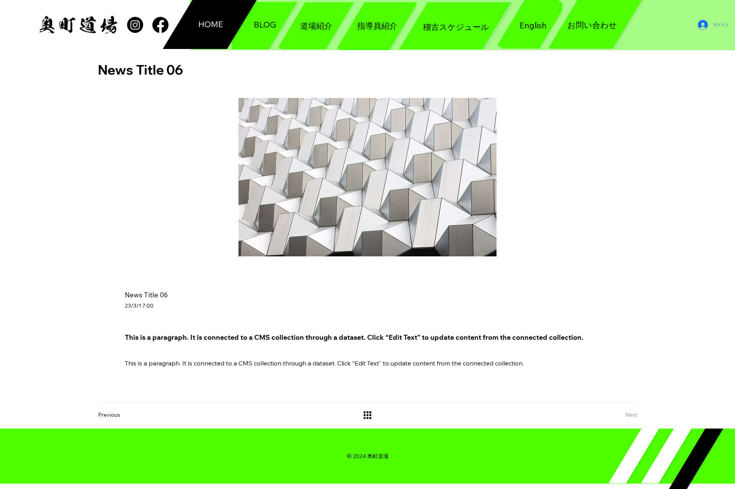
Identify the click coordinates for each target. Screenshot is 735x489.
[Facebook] (160, 25)
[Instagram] (135, 25)
